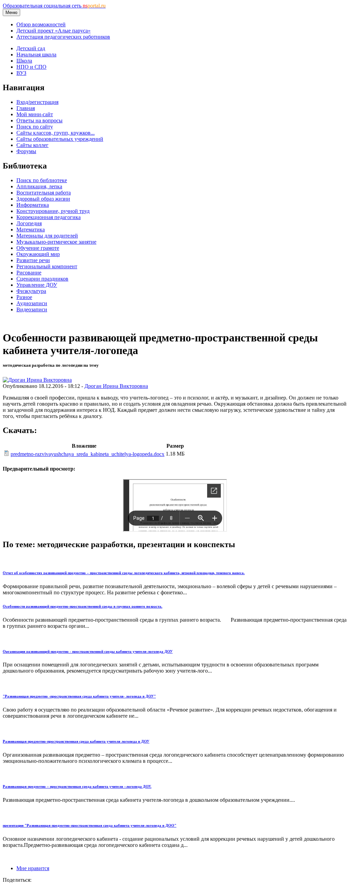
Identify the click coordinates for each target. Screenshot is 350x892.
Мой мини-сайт (34, 114)
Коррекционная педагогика (48, 217)
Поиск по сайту (34, 127)
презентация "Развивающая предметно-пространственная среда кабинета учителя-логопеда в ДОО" (89, 825)
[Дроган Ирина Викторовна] (37, 380)
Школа (24, 61)
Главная (25, 108)
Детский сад (30, 48)
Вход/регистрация (37, 102)
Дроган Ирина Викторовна (116, 386)
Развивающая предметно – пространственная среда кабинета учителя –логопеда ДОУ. (77, 786)
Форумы (26, 151)
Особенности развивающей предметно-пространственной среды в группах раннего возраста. (82, 606)
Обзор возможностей (41, 24)
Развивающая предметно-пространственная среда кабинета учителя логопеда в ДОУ (76, 741)
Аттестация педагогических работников (63, 37)
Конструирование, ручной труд (53, 211)
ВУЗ (21, 73)
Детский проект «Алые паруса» (53, 30)
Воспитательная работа (43, 192)
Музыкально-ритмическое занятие (56, 242)
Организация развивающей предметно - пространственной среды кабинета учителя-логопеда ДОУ (88, 651)
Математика (30, 229)
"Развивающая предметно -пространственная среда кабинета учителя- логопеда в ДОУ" (79, 696)
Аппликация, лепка (39, 186)
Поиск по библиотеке (41, 180)
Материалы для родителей (47, 236)
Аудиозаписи (31, 303)
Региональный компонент (46, 266)
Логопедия (29, 223)
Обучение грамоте (37, 248)
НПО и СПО (31, 67)
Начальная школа (36, 54)
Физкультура (31, 291)
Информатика (32, 205)
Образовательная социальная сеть (54, 6)
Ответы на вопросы (39, 120)
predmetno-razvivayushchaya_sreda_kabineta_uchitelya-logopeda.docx (87, 454)
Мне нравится (32, 868)
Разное (24, 297)
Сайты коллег (32, 145)
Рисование (28, 272)
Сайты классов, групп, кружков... (55, 133)
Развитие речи (33, 260)
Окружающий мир (38, 254)
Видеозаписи (31, 309)
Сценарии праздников (42, 279)
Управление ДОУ (36, 285)
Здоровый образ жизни (43, 199)
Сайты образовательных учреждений (59, 139)
